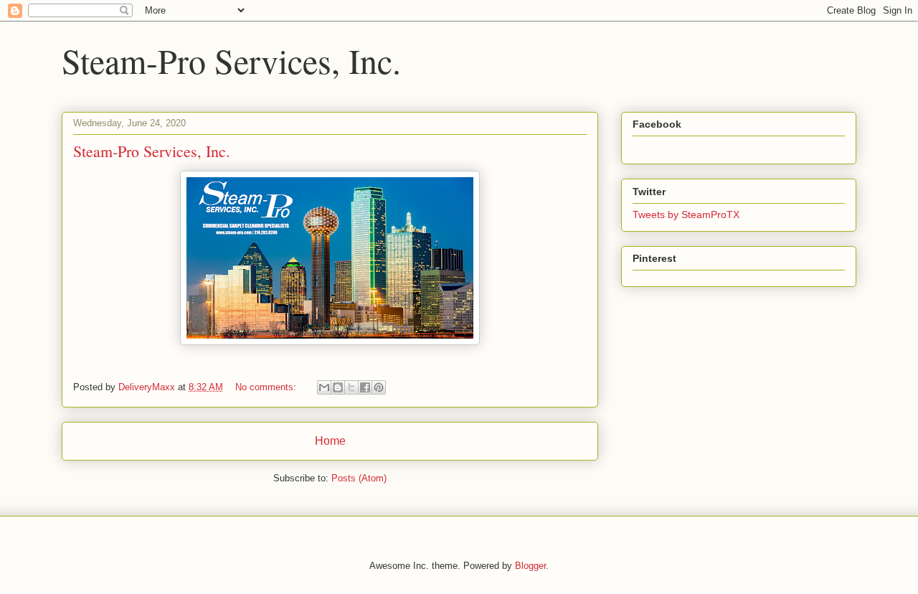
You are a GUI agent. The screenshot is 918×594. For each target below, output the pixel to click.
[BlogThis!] (338, 387)
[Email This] (324, 387)
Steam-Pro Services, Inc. (151, 151)
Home (330, 441)
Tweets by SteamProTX (686, 214)
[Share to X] (351, 387)
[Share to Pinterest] (379, 387)
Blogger (530, 565)
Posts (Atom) (359, 478)
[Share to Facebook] (365, 387)
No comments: (267, 387)
